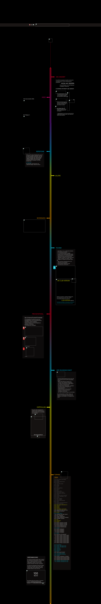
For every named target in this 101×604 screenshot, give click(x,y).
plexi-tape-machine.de (38, 434)
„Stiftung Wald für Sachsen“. (37, 582)
